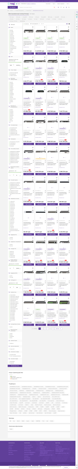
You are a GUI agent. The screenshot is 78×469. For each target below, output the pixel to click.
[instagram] (31, 465)
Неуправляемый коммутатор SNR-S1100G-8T (63, 194)
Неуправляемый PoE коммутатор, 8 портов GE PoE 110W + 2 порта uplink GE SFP (63, 314)
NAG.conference (27, 457)
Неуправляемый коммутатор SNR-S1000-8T (39, 224)
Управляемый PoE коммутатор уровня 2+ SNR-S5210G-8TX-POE (27, 43)
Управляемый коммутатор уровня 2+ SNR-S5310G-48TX (63, 43)
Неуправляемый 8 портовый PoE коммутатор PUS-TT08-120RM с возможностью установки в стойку (39, 103)
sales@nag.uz (33, 3)
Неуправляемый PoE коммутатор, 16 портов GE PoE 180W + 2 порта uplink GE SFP (51, 314)
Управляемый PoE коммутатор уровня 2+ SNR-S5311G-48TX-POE (39, 43)
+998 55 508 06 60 (24, 3)
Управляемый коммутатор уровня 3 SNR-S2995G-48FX (63, 224)
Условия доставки (27, 450)
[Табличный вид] (69, 24)
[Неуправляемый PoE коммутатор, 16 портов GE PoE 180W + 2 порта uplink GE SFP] (52, 302)
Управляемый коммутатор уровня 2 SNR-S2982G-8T (39, 133)
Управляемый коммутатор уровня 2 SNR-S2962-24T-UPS (39, 163)
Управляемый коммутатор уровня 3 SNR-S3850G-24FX (63, 254)
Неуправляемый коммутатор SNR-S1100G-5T (27, 224)
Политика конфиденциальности (63, 464)
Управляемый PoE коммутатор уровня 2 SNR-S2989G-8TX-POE (27, 73)
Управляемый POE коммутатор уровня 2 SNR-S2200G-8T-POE (63, 164)
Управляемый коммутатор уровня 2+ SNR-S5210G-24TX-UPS (51, 103)
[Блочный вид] (67, 24)
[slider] (8, 62)
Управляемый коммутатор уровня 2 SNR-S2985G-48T (27, 314)
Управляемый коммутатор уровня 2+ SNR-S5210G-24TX (27, 194)
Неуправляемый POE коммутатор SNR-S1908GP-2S (39, 194)
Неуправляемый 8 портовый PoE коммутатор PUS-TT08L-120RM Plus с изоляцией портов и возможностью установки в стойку (63, 73)
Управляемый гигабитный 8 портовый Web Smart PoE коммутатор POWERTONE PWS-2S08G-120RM (51, 73)
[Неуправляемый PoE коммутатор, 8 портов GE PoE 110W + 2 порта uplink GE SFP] (64, 302)
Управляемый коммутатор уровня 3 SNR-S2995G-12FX (39, 284)
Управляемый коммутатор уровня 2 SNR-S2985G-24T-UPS (63, 284)
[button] (39, 1)
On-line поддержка (28, 445)
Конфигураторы (27, 459)
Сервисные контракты (28, 447)
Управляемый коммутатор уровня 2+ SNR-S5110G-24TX (51, 43)
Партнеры (10, 452)
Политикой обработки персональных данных (34, 467)
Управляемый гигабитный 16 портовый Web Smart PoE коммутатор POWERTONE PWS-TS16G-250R (39, 73)
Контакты (10, 448)
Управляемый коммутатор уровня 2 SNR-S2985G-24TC (51, 284)
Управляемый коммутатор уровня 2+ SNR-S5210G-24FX (63, 133)
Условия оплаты (27, 448)
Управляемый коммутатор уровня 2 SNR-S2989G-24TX (51, 163)
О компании (10, 445)
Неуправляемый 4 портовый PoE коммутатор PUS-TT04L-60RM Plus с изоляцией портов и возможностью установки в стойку (27, 103)
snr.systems (26, 456)
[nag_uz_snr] (39, 465)
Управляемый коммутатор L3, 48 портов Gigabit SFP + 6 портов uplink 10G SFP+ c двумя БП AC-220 (39, 314)
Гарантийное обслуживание (29, 452)
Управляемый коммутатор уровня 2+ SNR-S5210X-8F (27, 163)
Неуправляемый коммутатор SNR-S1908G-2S (27, 254)
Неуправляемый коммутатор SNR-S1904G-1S (51, 254)
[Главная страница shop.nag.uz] (11, 3)
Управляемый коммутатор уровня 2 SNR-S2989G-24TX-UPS (27, 134)
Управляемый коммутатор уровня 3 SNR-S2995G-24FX (27, 284)
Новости (10, 447)
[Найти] (54, 7)
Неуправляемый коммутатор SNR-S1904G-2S (39, 254)
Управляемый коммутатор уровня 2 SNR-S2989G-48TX (63, 103)
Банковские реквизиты (12, 450)
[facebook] (46, 465)
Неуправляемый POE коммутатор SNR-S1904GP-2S (51, 194)
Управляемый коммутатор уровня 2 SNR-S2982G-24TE (51, 133)
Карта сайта (10, 454)
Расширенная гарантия (29, 454)
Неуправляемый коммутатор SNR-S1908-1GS (51, 224)
